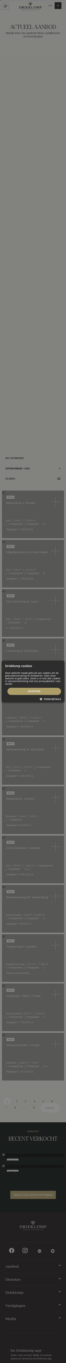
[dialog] (33, 681)
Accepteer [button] (34, 691)
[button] (50, 699)
